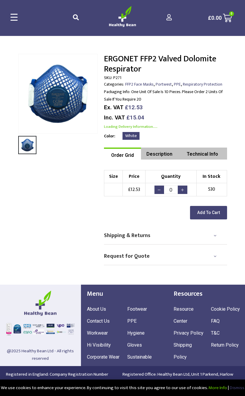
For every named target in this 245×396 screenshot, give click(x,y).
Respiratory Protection (202, 84)
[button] (208, 212)
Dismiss (237, 388)
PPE (177, 84)
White (131, 135)
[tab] (122, 154)
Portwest (164, 84)
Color (109, 136)
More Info (218, 388)
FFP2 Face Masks (139, 84)
